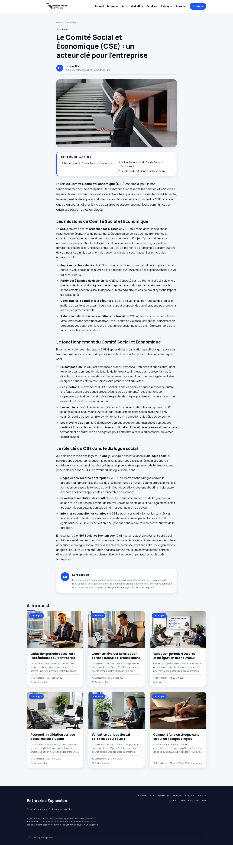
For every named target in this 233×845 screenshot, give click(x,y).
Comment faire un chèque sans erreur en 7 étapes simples (176, 737)
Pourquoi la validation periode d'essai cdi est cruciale (52, 737)
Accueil (99, 6)
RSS (204, 800)
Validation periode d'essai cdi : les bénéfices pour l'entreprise (52, 656)
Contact (198, 6)
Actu (124, 6)
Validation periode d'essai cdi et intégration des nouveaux (174, 656)
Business (112, 6)
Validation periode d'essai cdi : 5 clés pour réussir (111, 737)
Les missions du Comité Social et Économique (88, 163)
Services (151, 6)
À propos (180, 6)
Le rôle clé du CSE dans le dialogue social (143, 170)
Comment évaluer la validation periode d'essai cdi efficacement (116, 656)
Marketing (137, 6)
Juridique (166, 6)
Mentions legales (189, 800)
